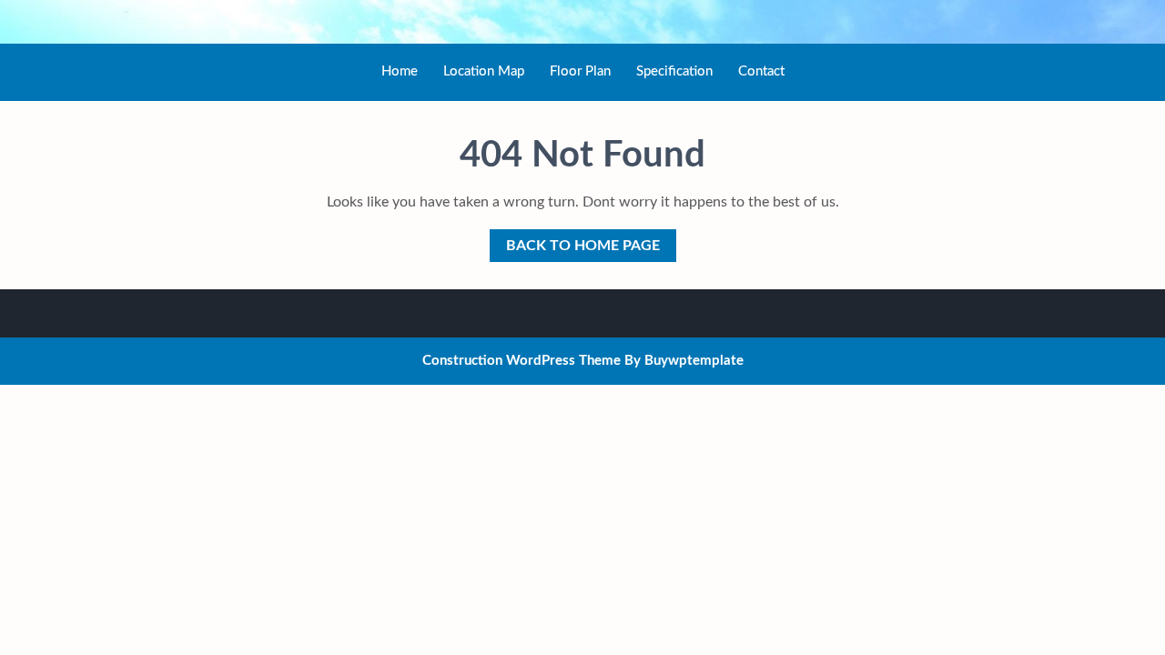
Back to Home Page (575, 241)
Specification (674, 71)
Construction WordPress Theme (521, 361)
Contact (761, 71)
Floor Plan (580, 71)
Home (399, 71)
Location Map (483, 71)
